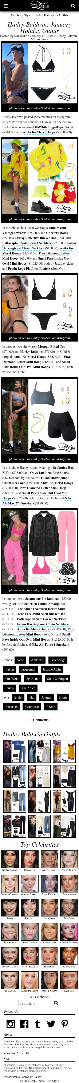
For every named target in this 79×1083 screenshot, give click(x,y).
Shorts (63, 697)
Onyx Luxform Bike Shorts (49, 472)
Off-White (12, 679)
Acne (20, 660)
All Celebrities (39, 996)
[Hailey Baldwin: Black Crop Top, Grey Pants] (39, 751)
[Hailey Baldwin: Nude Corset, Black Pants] (64, 776)
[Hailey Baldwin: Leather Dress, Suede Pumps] (64, 801)
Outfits (63, 15)
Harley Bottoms (31, 351)
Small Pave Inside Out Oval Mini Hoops (36, 364)
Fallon (9, 669)
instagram (63, 108)
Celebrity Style (21, 15)
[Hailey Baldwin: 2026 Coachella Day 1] (64, 751)
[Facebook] (24, 1029)
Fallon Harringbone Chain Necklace (39, 245)
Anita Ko (37, 660)
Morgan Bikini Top (52, 346)
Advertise (9, 1053)
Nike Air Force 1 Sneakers (50, 644)
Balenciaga (58, 660)
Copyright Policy (31, 1077)
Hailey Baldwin (44, 15)
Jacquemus (28, 669)
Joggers (47, 697)
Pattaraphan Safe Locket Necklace (27, 242)
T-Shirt (50, 707)
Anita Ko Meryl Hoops (39, 132)
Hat (31, 697)
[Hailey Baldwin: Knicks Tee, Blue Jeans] (14, 751)
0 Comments (39, 39)
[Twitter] (51, 1029)
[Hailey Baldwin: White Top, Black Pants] (64, 826)
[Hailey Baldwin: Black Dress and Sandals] (39, 801)
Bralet (18, 697)
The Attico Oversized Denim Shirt (41, 608)
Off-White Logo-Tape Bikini (53, 126)
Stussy (9, 688)
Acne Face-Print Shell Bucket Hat (41, 613)
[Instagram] (10, 1029)
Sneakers (11, 707)
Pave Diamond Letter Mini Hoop (36, 359)
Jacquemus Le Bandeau (42, 598)
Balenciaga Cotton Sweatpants (43, 603)
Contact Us (23, 1053)
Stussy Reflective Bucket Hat (35, 237)
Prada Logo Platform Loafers (29, 268)
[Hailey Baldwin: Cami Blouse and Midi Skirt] (39, 776)
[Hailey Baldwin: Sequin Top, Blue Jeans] (14, 801)
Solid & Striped (57, 679)
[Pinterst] (64, 1029)
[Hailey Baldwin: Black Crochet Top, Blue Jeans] (14, 776)
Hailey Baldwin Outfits (32, 734)
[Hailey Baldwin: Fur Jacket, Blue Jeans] (39, 826)
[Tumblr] (37, 1029)
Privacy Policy (12, 1077)
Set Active (33, 679)
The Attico (28, 688)
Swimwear (32, 707)
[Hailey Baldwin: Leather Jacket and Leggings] (14, 826)
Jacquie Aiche (52, 669)
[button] (6, 5)
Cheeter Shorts (57, 232)
